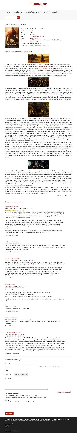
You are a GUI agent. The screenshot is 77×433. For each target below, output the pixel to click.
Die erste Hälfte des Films (11, 206)
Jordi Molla (40, 40)
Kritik (6, 52)
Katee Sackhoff (48, 40)
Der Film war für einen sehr (12, 258)
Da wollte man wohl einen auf (13, 332)
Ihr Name (7, 363)
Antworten (15, 235)
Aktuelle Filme (19, 13)
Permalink (8, 235)
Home (8, 12)
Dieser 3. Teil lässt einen (11, 317)
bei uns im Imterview (41, 68)
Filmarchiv (55, 12)
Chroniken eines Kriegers (45, 66)
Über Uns (7, 427)
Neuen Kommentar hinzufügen (14, 202)
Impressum (7, 425)
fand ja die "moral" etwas (11, 242)
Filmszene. (38, 4)
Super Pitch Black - (10, 284)
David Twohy (34, 38)
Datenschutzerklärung (10, 424)
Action (42, 36)
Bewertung (8, 374)
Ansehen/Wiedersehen (33, 13)
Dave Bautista (34, 42)
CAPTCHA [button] (8, 400)
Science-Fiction (34, 36)
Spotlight (46, 13)
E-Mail (6, 367)
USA (31, 31)
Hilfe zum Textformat (63, 392)
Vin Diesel (33, 40)
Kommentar (8, 378)
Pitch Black (53, 126)
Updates (7, 426)
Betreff (7, 370)
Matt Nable (57, 40)
